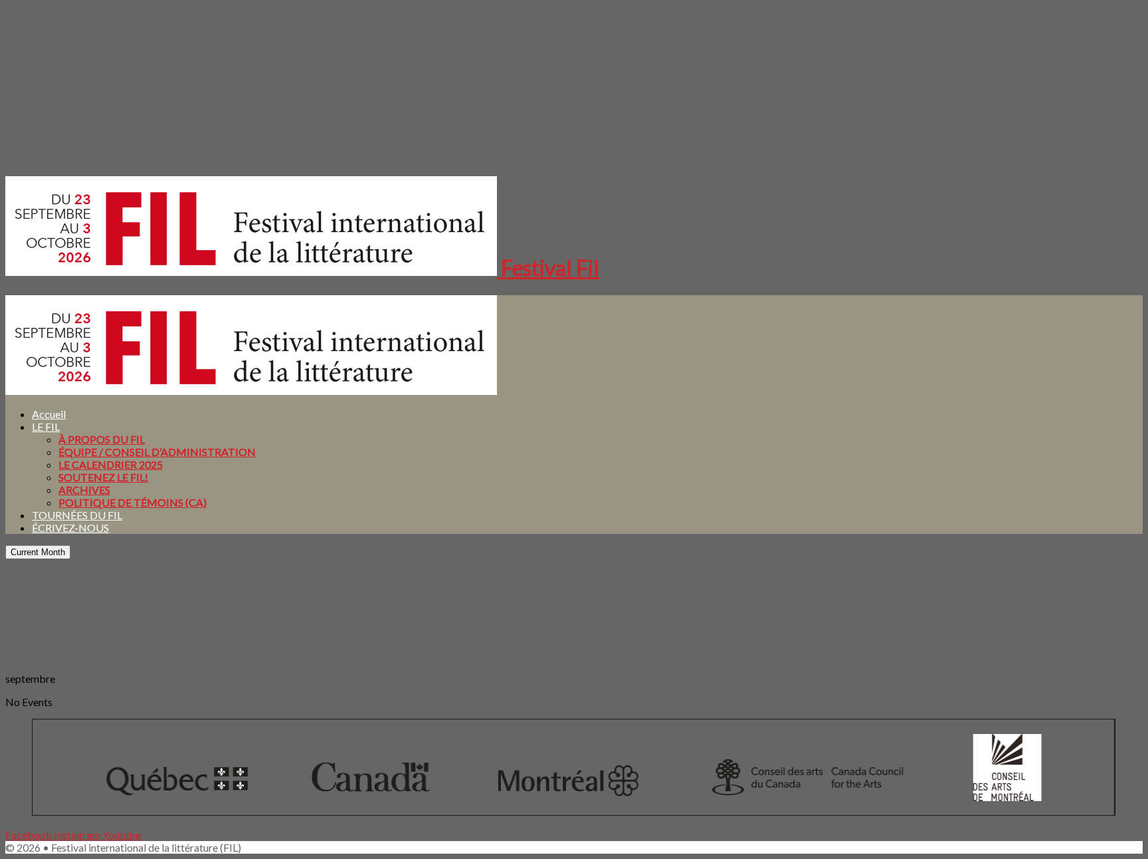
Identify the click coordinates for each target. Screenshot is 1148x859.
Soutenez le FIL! (103, 477)
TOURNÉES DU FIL (77, 515)
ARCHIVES (84, 489)
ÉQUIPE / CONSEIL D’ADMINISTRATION (157, 451)
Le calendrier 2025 (110, 464)
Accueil (49, 414)
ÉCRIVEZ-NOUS (70, 527)
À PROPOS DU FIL (101, 439)
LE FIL (46, 426)
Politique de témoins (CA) (132, 502)
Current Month (38, 552)
